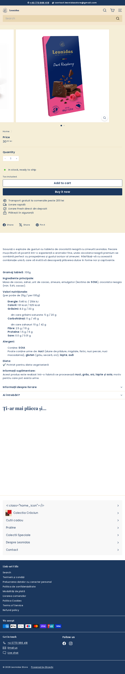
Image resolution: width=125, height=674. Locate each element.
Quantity (9, 152)
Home (6, 131)
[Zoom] (105, 118)
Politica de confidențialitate (19, 586)
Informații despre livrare (20, 387)
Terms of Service (13, 605)
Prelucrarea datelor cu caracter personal (27, 582)
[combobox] (62, 18)
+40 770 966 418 (39, 2)
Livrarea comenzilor (14, 596)
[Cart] (112, 10)
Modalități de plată (14, 591)
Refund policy (11, 610)
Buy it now (62, 192)
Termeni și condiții (13, 577)
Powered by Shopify (42, 667)
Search (7, 572)
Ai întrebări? (11, 395)
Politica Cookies (12, 600)
